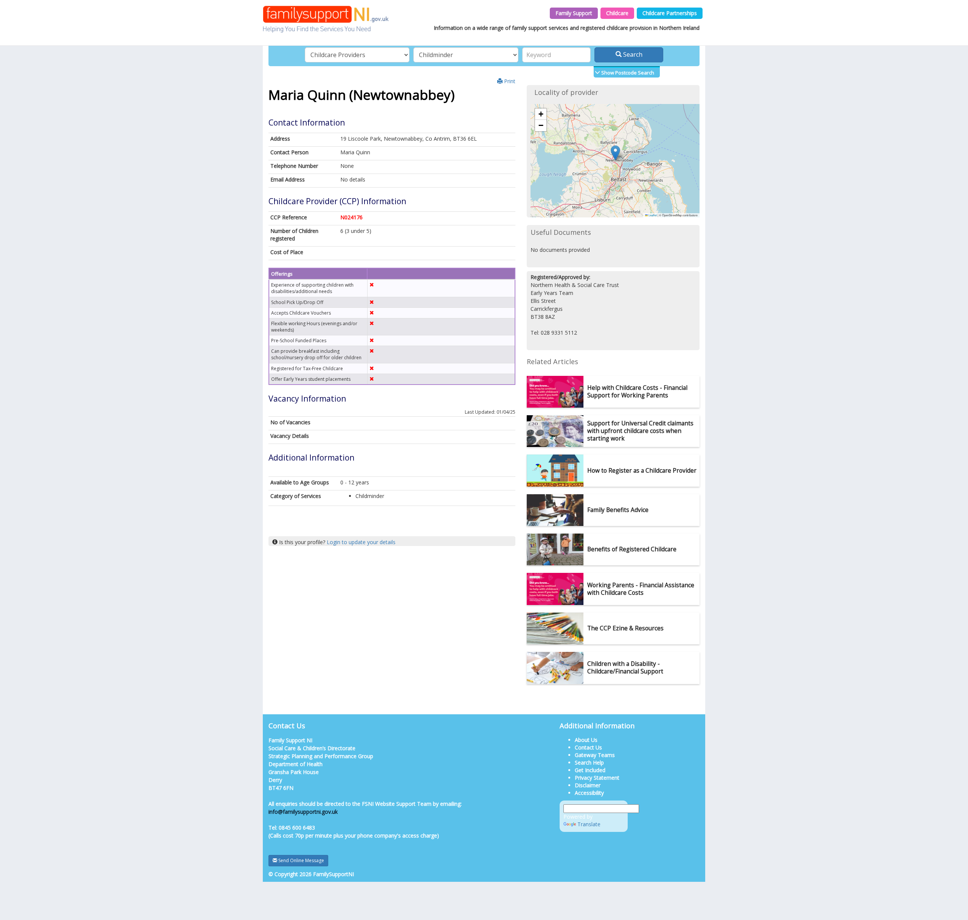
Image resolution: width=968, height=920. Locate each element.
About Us (586, 739)
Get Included (590, 770)
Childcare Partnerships (669, 13)
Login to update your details (361, 542)
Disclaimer (587, 785)
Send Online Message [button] (300, 860)
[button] (615, 153)
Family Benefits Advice (617, 510)
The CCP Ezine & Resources (625, 628)
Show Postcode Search (627, 72)
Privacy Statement (597, 777)
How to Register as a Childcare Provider (642, 471)
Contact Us (588, 747)
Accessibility (589, 792)
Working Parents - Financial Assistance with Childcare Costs (640, 589)
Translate (588, 824)
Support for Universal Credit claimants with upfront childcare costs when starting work (640, 430)
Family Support (573, 13)
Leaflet (652, 215)
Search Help (589, 762)
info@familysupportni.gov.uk (303, 811)
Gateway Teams (595, 755)
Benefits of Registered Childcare (631, 549)
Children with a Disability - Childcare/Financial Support (625, 667)
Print (509, 81)
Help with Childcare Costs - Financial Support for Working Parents (637, 391)
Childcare (617, 13)
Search (632, 54)
